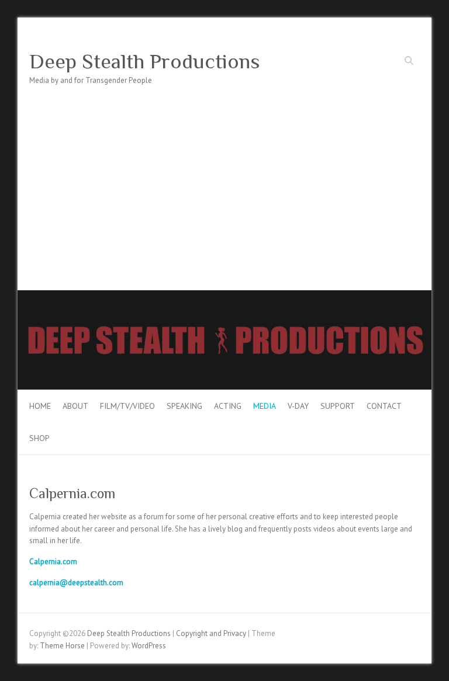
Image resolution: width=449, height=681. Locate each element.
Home (40, 406)
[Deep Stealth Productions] (224, 296)
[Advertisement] (224, 202)
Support (337, 406)
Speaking (184, 406)
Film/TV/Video (127, 406)
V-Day (298, 406)
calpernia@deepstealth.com (76, 583)
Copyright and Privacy (211, 633)
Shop (39, 438)
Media (264, 406)
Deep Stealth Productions (144, 61)
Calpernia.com (53, 562)
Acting (227, 406)
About (75, 406)
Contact (384, 406)
